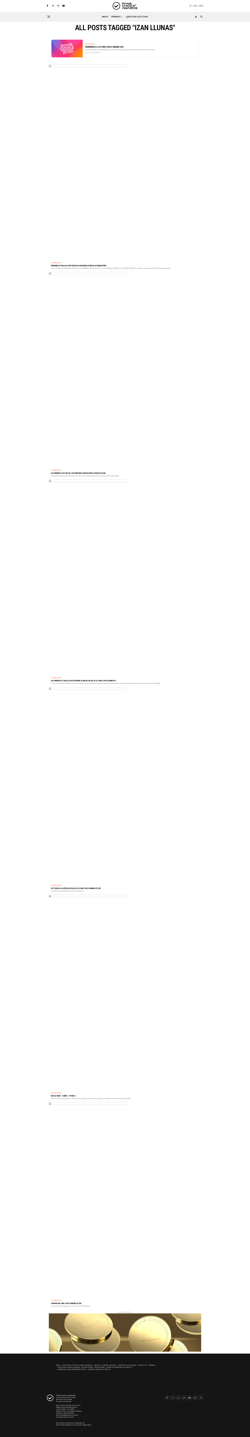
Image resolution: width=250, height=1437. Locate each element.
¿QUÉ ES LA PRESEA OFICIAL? (105, 1365)
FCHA (87, 53)
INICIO (105, 16)
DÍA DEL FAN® (87, 1367)
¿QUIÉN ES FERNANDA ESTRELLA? (119, 1367)
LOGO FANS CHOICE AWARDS (68, 1367)
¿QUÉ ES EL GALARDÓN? (127, 1365)
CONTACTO (142, 1365)
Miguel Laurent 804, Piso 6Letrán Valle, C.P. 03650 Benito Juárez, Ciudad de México (69, 1409)
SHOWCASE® (99, 1367)
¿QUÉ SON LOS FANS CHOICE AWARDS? (77, 1365)
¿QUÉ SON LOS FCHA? (137, 16)
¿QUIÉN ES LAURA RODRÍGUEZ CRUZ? (71, 1369)
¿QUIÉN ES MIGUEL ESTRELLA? (99, 1369)
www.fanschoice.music (65, 1417)
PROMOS (151, 1365)
